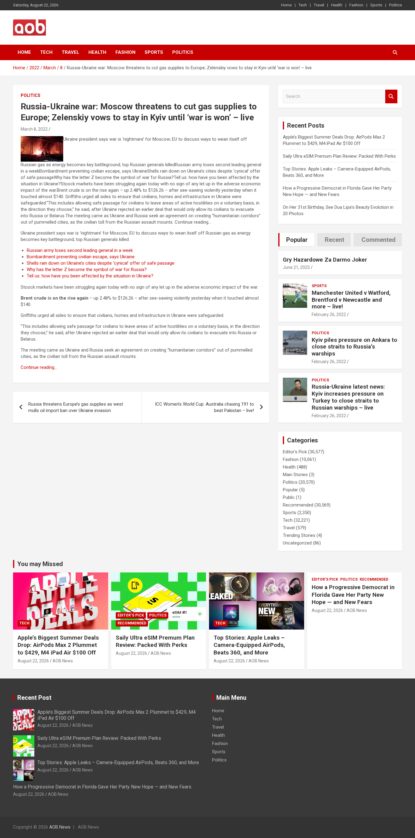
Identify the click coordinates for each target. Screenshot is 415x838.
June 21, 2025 (296, 267)
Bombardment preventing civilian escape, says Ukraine (81, 256)
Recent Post (34, 697)
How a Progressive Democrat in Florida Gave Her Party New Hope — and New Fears (353, 595)
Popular (290, 490)
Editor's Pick (295, 452)
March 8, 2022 (34, 129)
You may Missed (40, 564)
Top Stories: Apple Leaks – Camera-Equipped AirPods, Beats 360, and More (249, 645)
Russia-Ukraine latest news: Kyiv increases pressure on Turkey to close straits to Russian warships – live (348, 397)
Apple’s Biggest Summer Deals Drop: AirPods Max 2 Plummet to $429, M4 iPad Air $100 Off (58, 645)
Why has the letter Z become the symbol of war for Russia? (87, 269)
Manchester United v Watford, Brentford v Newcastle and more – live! (351, 299)
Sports (376, 5)
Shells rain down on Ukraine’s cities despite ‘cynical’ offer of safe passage (100, 263)
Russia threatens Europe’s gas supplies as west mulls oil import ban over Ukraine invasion (75, 407)
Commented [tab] (379, 239)
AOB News (63, 660)
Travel (319, 5)
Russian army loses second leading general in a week (80, 250)
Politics (395, 5)
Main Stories (295, 474)
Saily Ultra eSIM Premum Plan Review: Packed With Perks (339, 156)
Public (289, 497)
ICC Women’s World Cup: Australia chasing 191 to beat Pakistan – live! (204, 407)
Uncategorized (297, 543)
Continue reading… (39, 367)
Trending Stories (299, 535)
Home (286, 5)
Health (336, 5)
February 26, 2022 (329, 314)
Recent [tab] (334, 239)
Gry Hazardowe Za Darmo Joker (325, 259)
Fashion (356, 5)
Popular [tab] (297, 239)
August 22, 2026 (33, 660)
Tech (303, 5)
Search (391, 96)
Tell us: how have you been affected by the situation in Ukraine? (90, 276)
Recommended (298, 505)
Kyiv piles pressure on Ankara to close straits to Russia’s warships (354, 346)
